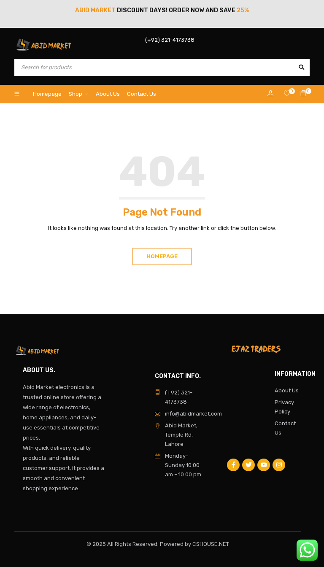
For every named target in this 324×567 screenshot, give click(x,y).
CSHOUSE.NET (210, 544)
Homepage (162, 256)
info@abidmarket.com (193, 413)
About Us (287, 390)
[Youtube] (263, 465)
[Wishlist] (287, 94)
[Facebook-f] (233, 465)
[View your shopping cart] (303, 94)
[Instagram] (279, 465)
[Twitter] (248, 465)
